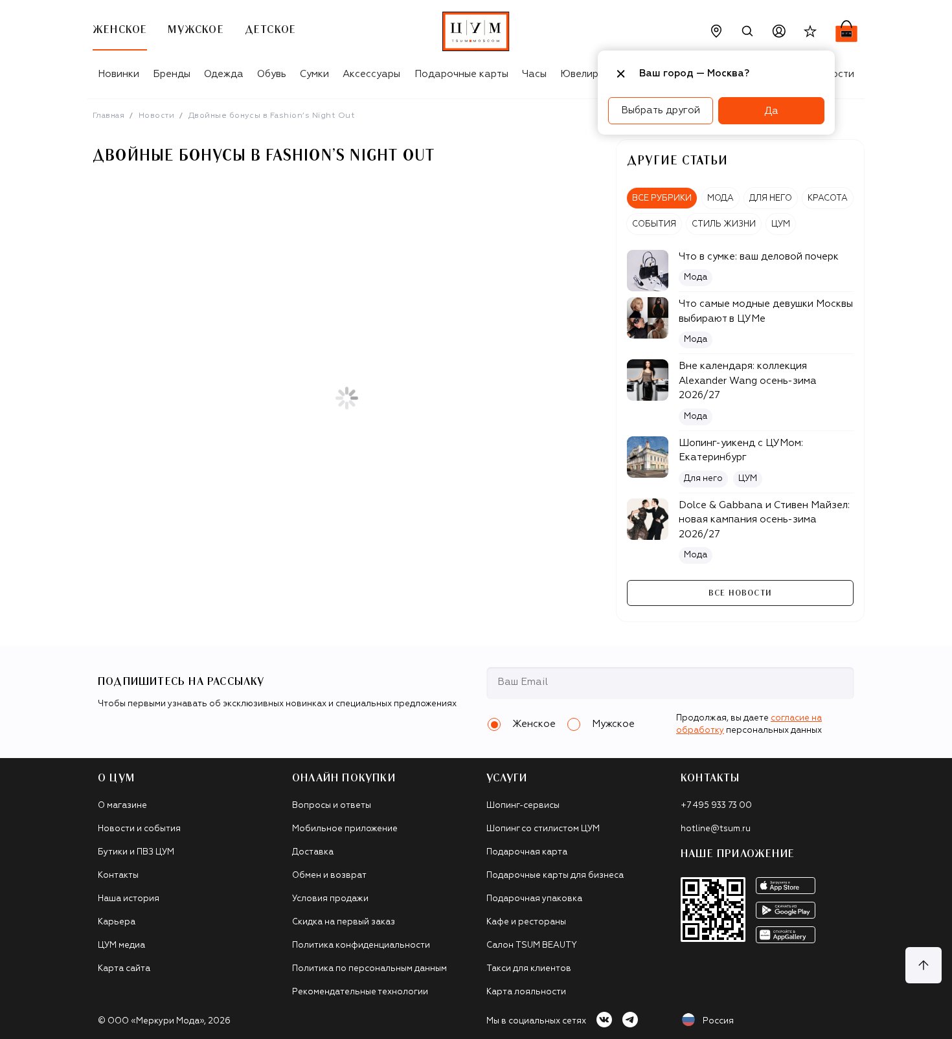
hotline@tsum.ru (716, 829)
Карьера (116, 922)
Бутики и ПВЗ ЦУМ (136, 852)
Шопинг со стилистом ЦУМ (543, 829)
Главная (108, 116)
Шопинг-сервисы (523, 805)
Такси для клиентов (528, 969)
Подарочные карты (461, 74)
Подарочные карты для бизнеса (555, 875)
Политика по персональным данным (369, 969)
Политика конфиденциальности (361, 945)
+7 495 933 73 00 (716, 805)
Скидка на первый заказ (343, 922)
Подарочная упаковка (534, 899)
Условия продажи (330, 899)
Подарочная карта (526, 852)
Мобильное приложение (345, 829)
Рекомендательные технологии (360, 992)
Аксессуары (371, 74)
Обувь (271, 74)
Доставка (313, 852)
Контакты (118, 875)
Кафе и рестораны (526, 922)
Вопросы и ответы (331, 805)
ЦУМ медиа (121, 945)
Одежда (224, 74)
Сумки (314, 74)
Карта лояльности (526, 992)
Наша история (128, 899)
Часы (534, 74)
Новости (156, 116)
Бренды (171, 74)
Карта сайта (124, 969)
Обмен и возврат (329, 875)
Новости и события (139, 829)
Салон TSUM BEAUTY (531, 945)
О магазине (122, 805)
